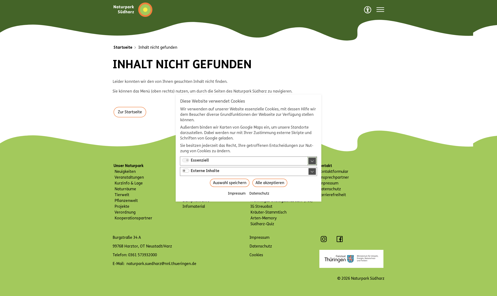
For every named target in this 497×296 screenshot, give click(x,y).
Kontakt (324, 166)
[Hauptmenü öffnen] (380, 10)
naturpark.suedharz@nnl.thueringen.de (161, 263)
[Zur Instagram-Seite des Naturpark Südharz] (323, 241)
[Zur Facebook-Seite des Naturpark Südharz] (339, 241)
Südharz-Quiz (262, 224)
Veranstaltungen (129, 177)
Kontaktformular (333, 171)
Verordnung (125, 212)
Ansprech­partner (333, 177)
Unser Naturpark (128, 166)
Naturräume (125, 189)
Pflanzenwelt (126, 200)
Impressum (237, 193)
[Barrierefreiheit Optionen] (367, 9)
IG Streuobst (261, 206)
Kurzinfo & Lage (129, 183)
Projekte (122, 206)
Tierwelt (122, 195)
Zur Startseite (130, 112)
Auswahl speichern (229, 183)
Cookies (256, 255)
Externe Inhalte (205, 171)
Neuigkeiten (125, 171)
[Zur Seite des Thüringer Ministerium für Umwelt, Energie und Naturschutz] (351, 259)
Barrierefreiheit (332, 195)
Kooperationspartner (133, 218)
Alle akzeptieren (269, 183)
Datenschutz (259, 193)
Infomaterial (193, 206)
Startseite (123, 47)
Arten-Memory (263, 218)
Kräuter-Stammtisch (268, 212)
